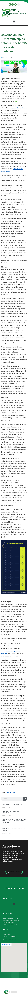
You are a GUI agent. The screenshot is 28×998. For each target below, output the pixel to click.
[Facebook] (10, 4)
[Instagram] (12, 4)
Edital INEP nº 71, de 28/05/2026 (12, 804)
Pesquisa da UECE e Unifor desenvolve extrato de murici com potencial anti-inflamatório (14, 820)
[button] (18, 4)
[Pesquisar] (25, 799)
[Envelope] (15, 4)
